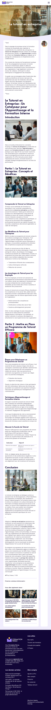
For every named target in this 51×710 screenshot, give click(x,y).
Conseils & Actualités (33, 645)
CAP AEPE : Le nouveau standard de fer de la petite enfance (13, 681)
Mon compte (31, 676)
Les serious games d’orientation (10, 606)
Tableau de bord (32, 685)
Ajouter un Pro (31, 674)
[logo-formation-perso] (7, 3)
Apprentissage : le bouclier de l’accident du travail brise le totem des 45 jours (29, 601)
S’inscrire (30, 679)
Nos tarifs (30, 640)
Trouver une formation (34, 642)
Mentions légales (32, 700)
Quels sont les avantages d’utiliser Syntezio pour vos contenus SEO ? (13, 675)
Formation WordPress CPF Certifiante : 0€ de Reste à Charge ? (13, 687)
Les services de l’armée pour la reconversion (28, 606)
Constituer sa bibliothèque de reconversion (29, 620)
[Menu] (49, 2)
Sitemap (29, 704)
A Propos (30, 648)
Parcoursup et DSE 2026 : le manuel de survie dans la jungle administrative (12, 601)
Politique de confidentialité (35, 702)
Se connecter (31, 682)
